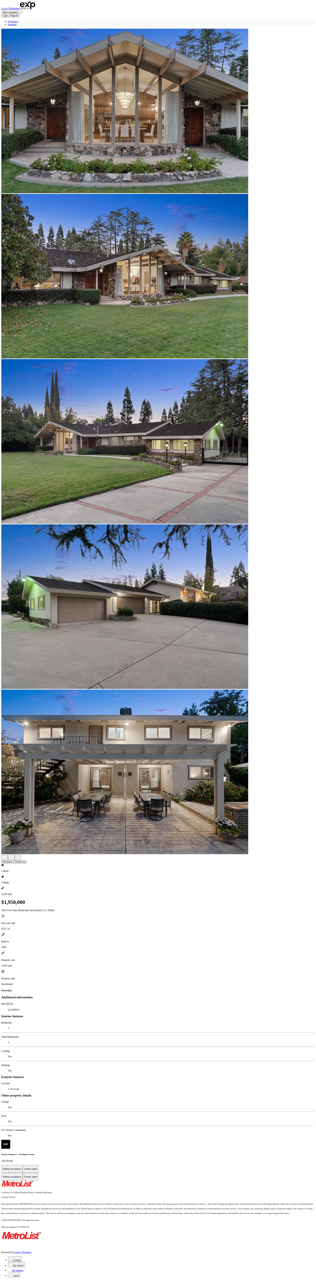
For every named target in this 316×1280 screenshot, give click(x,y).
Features (12, 24)
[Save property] (11, 857)
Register (14, 15)
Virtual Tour (20, 862)
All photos (7, 862)
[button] (158, 111)
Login (5, 15)
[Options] (4, 857)
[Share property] (17, 857)
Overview (13, 21)
